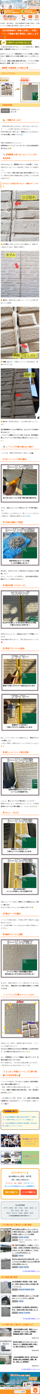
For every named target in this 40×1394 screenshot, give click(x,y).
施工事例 (10, 23)
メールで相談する (29, 1192)
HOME (2, 23)
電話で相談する (11, 1192)
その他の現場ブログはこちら (30, 1369)
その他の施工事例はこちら (31, 1271)
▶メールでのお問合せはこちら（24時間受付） (20, 1186)
